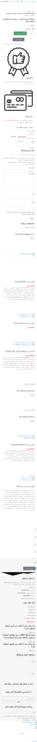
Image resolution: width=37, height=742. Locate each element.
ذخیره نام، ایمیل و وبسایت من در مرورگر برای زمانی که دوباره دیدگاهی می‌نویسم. (20, 213)
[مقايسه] (32, 231)
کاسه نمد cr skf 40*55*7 (24, 282)
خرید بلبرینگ (31, 609)
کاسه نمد (28, 11)
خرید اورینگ (32, 612)
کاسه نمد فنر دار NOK (25, 486)
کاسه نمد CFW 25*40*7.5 (24, 323)
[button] (32, 246)
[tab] (22, 136)
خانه (33, 11)
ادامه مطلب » (31, 632)
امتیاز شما (31, 167)
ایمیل (32, 202)
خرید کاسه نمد (31, 606)
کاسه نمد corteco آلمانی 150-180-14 (19, 351)
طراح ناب (25, 720)
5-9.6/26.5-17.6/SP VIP (24, 234)
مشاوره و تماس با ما (29, 618)
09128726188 (21, 593)
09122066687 (27, 595)
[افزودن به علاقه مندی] (32, 241)
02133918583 (25, 590)
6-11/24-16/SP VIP (26, 417)
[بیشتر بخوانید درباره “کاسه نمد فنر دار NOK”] (32, 517)
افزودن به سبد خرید (20, 33)
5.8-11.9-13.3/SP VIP (25, 391)
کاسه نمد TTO (31, 615)
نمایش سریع (32, 250)
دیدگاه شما (31, 173)
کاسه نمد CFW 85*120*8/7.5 (22, 445)
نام (33, 194)
